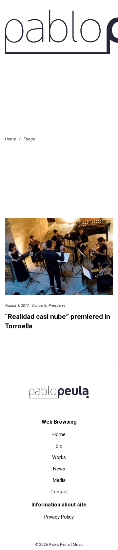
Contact (59, 492)
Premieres (57, 305)
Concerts (39, 305)
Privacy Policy (59, 517)
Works (59, 457)
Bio (59, 446)
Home (59, 434)
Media (59, 480)
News (59, 469)
